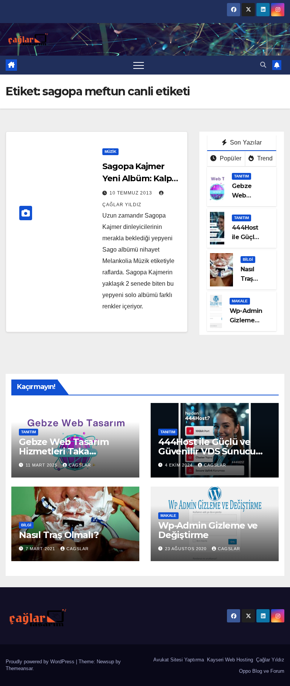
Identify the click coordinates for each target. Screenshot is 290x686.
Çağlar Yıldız (269, 660)
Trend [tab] (264, 158)
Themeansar (19, 668)
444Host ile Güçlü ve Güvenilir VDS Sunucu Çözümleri (207, 451)
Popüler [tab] (230, 158)
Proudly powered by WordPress (41, 661)
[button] (263, 65)
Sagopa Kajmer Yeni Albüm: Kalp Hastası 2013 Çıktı (137, 178)
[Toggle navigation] (138, 65)
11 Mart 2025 (42, 465)
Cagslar (80, 465)
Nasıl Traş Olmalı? (252, 279)
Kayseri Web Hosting (229, 660)
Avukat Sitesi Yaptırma (178, 660)
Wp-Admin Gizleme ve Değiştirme (208, 530)
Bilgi (248, 259)
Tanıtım (241, 176)
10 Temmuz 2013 (132, 193)
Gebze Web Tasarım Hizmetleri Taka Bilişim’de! (64, 451)
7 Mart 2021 (41, 548)
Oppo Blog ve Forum (261, 671)
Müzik (110, 151)
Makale (240, 301)
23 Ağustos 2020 (186, 548)
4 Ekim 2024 (179, 465)
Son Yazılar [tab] (245, 142)
